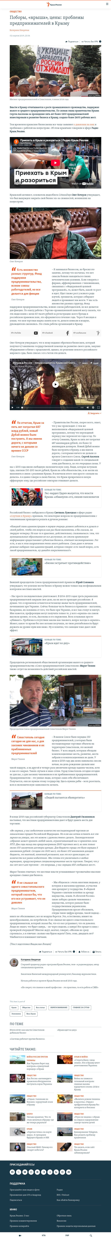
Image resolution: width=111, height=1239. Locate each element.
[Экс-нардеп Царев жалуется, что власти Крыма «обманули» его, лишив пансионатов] (27, 497)
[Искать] (91, 1235)
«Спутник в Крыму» (21, 516)
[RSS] (56, 1172)
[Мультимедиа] (20, 1235)
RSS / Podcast (63, 1195)
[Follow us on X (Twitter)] (18, 1172)
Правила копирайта (19, 1226)
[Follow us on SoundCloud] (50, 1172)
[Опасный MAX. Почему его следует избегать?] (17, 1147)
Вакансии (61, 1221)
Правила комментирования (23, 1221)
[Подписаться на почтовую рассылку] (68, 1172)
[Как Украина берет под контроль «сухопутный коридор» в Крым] (17, 1059)
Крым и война (81, 1057)
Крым (29, 1129)
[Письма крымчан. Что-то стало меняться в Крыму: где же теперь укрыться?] (17, 1116)
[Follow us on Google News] (37, 1172)
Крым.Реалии (25, 366)
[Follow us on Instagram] (31, 1172)
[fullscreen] (98, 407)
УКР (67, 1236)
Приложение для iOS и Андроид (25, 1195)
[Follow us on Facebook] (12, 1172)
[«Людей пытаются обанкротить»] (27, 801)
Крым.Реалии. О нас (19, 1216)
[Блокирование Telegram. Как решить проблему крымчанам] (65, 1131)
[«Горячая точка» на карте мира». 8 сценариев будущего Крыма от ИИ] (17, 1131)
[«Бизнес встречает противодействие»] (27, 566)
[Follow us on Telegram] (43, 1172)
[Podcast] (62, 1172)
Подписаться (16, 1200)
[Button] (71, 42)
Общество (16, 12)
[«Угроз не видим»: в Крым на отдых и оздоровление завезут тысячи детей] (65, 1116)
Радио (60, 1190)
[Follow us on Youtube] (24, 1172)
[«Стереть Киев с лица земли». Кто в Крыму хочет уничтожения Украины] (65, 1059)
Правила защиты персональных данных (76, 1226)
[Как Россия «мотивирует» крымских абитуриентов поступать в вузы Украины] (17, 1078)
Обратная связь (64, 1216)
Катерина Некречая (19, 30)
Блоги (30, 1114)
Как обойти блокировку (68, 1200)
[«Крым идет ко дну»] (27, 647)
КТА (43, 1236)
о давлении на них (84, 124)
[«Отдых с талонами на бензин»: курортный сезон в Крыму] (17, 1098)
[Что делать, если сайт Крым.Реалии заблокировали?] (65, 1147)
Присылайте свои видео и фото (25, 1190)
